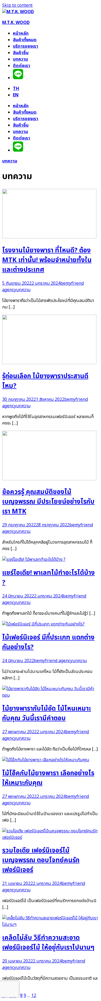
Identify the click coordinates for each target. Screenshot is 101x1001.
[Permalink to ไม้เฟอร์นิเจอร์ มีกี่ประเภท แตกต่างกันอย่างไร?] (43, 624)
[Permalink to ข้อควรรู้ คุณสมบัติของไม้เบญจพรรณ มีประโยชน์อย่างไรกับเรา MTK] (49, 479)
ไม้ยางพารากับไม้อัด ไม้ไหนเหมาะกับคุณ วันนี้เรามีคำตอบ (46, 713)
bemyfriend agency (53, 661)
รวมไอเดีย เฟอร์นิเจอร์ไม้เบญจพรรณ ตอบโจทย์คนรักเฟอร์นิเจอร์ (40, 860)
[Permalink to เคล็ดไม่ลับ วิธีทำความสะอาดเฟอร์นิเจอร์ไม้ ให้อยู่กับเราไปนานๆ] (50, 924)
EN (16, 95)
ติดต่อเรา (21, 65)
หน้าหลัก (21, 33)
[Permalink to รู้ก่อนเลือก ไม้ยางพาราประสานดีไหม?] (49, 363)
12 (33, 995)
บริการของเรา (25, 46)
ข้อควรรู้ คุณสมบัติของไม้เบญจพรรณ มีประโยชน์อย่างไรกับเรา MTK (48, 501)
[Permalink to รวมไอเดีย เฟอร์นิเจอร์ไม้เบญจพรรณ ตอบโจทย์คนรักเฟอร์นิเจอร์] (50, 837)
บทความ (20, 59)
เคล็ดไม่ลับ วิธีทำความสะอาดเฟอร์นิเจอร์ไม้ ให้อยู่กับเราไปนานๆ (48, 943)
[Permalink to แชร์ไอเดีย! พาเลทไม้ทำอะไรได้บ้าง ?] (33, 559)
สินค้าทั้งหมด (25, 40)
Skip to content (17, 5)
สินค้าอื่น (21, 53)
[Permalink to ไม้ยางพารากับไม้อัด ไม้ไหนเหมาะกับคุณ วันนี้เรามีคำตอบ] (50, 695)
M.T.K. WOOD (16, 22)
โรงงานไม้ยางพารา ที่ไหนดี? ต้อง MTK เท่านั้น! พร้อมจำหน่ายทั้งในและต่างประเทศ (47, 260)
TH (16, 88)
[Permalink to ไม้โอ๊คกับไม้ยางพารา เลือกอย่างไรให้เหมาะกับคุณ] (45, 760)
